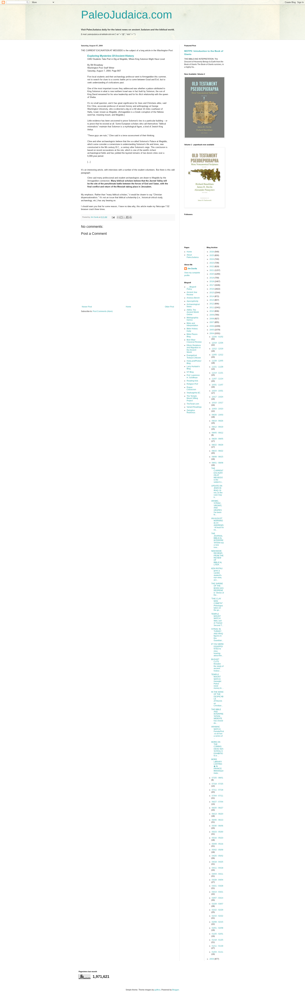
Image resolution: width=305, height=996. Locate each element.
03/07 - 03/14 (217, 898)
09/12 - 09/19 (217, 427)
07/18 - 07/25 (217, 784)
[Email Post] (113, 217)
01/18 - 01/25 (217, 940)
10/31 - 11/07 (217, 385)
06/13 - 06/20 (217, 814)
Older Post (169, 307)
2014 (212, 296)
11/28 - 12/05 (217, 361)
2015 (212, 292)
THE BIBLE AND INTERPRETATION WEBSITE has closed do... (217, 716)
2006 (212, 326)
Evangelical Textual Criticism (194, 356)
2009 (212, 315)
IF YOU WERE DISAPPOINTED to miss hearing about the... (217, 650)
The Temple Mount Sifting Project (192, 398)
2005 (212, 330)
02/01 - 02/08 (217, 928)
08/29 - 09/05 (217, 439)
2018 (212, 281)
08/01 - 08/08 (217, 463)
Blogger (175, 990)
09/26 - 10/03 (217, 415)
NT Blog (190, 372)
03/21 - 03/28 (217, 886)
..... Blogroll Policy (191, 288)
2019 (212, 278)
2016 (212, 289)
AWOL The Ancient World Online (193, 312)
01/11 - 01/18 (217, 946)
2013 (212, 300)
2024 (212, 259)
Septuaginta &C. (194, 393)
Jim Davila (192, 268)
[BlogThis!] (121, 217)
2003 (212, 959)
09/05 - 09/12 (217, 433)
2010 (212, 311)
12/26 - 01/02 (217, 337)
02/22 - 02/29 (217, 910)
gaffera (157, 990)
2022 (212, 266)
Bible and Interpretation (192, 324)
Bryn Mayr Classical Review (194, 341)
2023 (212, 263)
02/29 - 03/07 (217, 904)
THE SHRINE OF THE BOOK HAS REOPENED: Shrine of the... (217, 589)
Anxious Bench (193, 298)
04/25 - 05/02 (217, 856)
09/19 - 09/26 (217, 421)
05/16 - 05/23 (217, 838)
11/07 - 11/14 (217, 379)
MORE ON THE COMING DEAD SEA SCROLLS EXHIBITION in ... (217, 749)
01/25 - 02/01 (217, 934)
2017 (212, 285)
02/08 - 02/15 (217, 922)
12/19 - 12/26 (217, 343)
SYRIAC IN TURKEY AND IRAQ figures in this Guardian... (217, 635)
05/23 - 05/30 (217, 832)
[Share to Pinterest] (130, 217)
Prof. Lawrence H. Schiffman (193, 376)
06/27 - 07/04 (217, 802)
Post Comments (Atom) (103, 311)
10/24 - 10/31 (217, 391)
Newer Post (87, 307)
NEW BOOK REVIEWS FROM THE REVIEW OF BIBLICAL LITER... (217, 558)
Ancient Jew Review (192, 293)
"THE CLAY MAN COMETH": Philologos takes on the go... (217, 604)
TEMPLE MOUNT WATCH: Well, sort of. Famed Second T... (217, 619)
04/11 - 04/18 (217, 868)
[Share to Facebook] (127, 217)
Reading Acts (192, 381)
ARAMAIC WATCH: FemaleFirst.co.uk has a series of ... (217, 732)
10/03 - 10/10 (217, 409)
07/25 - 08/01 (217, 778)
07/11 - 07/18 (217, 790)
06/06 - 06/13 (217, 820)
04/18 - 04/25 (217, 862)
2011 (212, 307)
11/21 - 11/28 (217, 367)
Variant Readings (194, 407)
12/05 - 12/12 (217, 355)
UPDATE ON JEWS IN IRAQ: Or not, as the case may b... (217, 491)
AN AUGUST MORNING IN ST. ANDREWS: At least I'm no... (217, 524)
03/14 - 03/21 (217, 892)
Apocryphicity (192, 301)
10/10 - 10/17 (217, 403)
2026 (212, 252)
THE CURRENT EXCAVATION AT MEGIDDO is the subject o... (217, 475)
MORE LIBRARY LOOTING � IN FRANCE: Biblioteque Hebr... (217, 766)
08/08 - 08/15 (217, 457)
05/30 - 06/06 (217, 826)
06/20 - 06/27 (217, 808)
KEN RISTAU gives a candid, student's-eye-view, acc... (217, 574)
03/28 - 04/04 (217, 880)
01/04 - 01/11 (217, 952)
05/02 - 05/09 (217, 850)
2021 (212, 270)
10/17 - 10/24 (217, 397)
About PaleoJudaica (193, 256)
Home (128, 307)
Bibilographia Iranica (192, 319)
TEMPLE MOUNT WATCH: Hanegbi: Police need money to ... (217, 681)
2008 (212, 319)
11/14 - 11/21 (217, 373)
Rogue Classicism (191, 388)
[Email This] (118, 217)
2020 (212, 274)
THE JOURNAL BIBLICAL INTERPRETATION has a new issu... (217, 540)
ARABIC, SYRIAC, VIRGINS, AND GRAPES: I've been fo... (216, 508)
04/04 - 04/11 (217, 874)
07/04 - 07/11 (217, 796)
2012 (212, 304)
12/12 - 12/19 (217, 349)
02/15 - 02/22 (217, 916)
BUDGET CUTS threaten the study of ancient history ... (217, 665)
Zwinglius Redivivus (191, 411)
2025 (212, 255)
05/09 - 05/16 (217, 844)
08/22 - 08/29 (217, 445)
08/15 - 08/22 (217, 451)
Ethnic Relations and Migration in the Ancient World (194, 348)
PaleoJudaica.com (126, 14)
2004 (212, 333)
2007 (212, 322)
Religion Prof (192, 384)
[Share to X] (124, 217)
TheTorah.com (193, 404)
